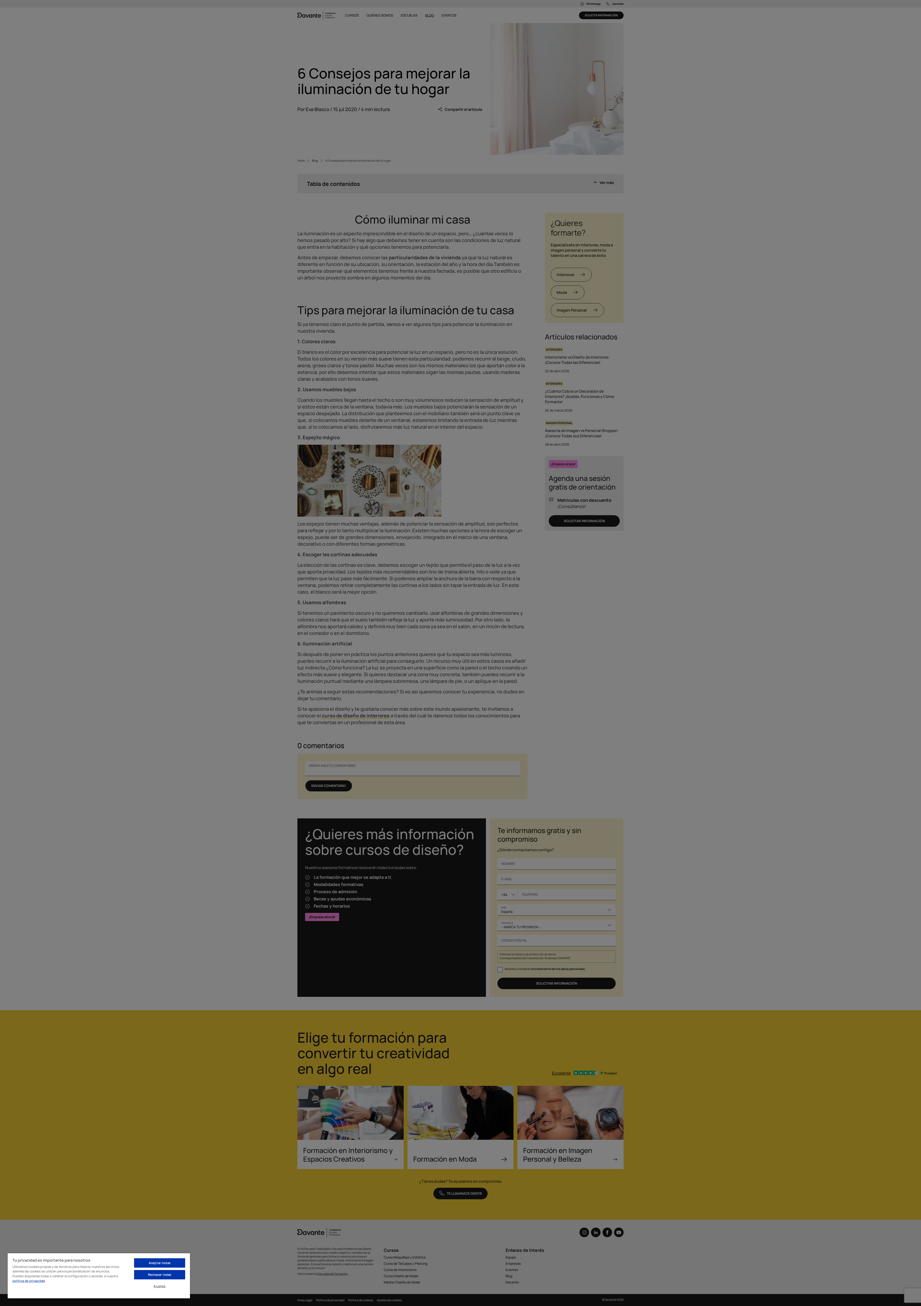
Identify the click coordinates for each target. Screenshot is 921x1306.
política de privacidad (28, 1281)
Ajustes (159, 1286)
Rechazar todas (159, 1274)
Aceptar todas (160, 1263)
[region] (99, 1275)
